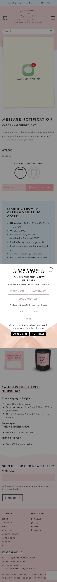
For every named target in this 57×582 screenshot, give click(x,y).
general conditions (33, 324)
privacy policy (19, 328)
